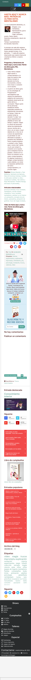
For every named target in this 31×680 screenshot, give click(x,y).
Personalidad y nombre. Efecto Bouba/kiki (12, 443)
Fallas (5, 606)
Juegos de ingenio (9, 644)
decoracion (7, 584)
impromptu (9, 260)
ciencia (15, 256)
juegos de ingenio (11, 569)
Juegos (5, 635)
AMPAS (5, 610)
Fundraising (6, 640)
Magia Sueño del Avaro (11, 513)
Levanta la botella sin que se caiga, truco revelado (13, 502)
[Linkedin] (19, 5)
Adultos (5, 624)
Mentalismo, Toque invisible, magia (13, 517)
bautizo (18, 581)
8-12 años (6, 622)
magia (15, 556)
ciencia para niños (12, 567)
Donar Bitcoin (16, 301)
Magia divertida (8, 629)
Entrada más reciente (10, 375)
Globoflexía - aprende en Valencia (12, 534)
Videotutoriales (8, 646)
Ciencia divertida (8, 631)
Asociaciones (7, 608)
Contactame (7, 650)
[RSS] (27, 5)
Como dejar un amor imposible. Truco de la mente (14, 432)
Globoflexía (7, 633)
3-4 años (6, 618)
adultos (24, 573)
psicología (9, 263)
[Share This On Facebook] (21, 243)
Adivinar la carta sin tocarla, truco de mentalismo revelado (13, 508)
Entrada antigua (21, 377)
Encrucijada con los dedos (13, 449)
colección (7, 565)
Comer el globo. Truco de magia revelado (12, 497)
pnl (22, 260)
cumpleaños (16, 571)
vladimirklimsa (19, 650)
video (13, 265)
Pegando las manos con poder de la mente (12, 453)
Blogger (12, 655)
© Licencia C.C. (15, 653)
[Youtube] (23, 5)
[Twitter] (10, 592)
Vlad (5, 25)
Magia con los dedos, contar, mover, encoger (13, 539)
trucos (22, 263)
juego (18, 563)
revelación (16, 263)
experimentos (10, 258)
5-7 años (6, 620)
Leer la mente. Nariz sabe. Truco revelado (13, 438)
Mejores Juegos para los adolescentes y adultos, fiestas (13, 491)
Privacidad (5, 653)
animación (15, 573)
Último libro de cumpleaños (12, 482)
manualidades (8, 581)
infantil (24, 563)
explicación (18, 258)
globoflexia (23, 575)
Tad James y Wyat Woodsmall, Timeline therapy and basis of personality (15, 181)
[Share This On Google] (19, 246)
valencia (8, 265)
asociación (17, 583)
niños (25, 567)
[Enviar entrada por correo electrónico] (22, 254)
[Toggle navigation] (13, 9)
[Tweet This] (25, 243)
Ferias (5, 612)
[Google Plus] (14, 592)
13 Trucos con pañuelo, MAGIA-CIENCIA (13, 528)
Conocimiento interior (12, 395)
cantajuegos (8, 577)
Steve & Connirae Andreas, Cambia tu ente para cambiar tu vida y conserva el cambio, (15, 178)
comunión (7, 583)
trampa (18, 577)
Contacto (5, 2)
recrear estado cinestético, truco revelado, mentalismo (12, 193)
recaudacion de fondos (19, 579)
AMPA (25, 582)
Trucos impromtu (8, 642)
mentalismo (17, 260)
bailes (25, 581)
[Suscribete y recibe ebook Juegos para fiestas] (15, 312)
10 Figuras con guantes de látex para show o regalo (12, 523)
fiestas (6, 571)
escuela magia (20, 565)
